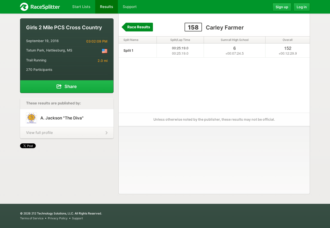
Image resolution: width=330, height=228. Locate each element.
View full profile (39, 132)
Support (77, 218)
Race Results (138, 27)
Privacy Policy (58, 218)
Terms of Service (31, 218)
